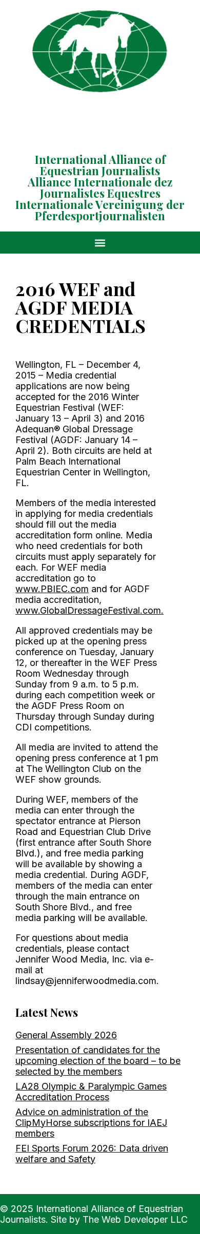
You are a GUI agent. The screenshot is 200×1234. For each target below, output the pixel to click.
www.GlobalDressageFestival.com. (89, 610)
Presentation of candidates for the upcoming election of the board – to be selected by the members (98, 1060)
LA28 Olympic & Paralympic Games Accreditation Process (91, 1091)
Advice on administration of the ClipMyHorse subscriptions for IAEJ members (91, 1122)
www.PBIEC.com (52, 588)
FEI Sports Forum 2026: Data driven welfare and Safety (91, 1153)
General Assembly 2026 (66, 1035)
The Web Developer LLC (135, 1219)
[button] (100, 242)
